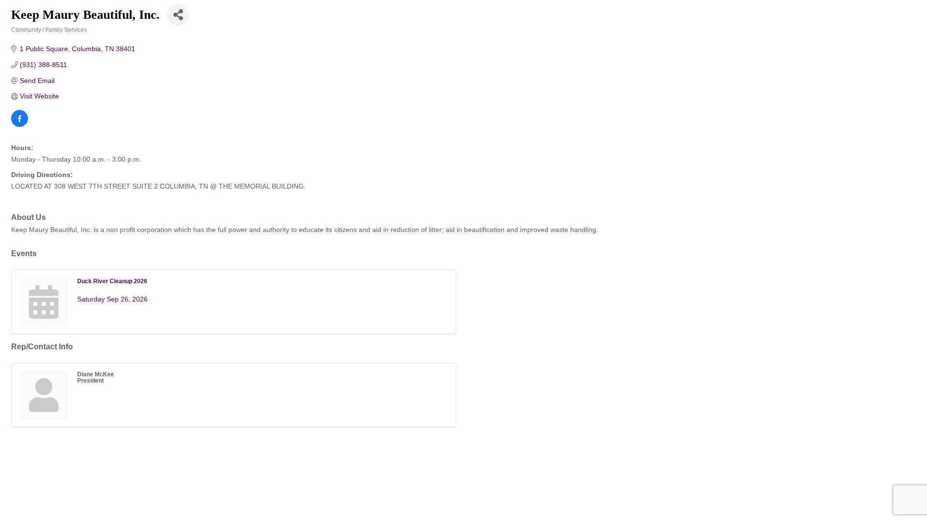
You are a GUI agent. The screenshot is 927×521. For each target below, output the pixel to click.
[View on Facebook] (19, 124)
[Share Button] (178, 15)
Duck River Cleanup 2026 (112, 281)
